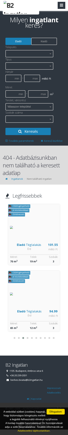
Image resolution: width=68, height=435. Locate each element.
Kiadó (44, 41)
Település (11, 47)
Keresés (31, 131)
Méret (8, 87)
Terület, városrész (15, 100)
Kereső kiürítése (53, 141)
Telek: (33, 257)
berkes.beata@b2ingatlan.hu (27, 380)
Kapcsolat (36, 398)
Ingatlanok (17, 178)
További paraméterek (21, 141)
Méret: (14, 257)
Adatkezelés (54, 392)
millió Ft (53, 249)
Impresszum (54, 388)
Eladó (18, 41)
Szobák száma (14, 112)
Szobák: (53, 257)
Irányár (9, 71)
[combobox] (29, 53)
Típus (8, 59)
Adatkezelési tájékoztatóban (34, 430)
